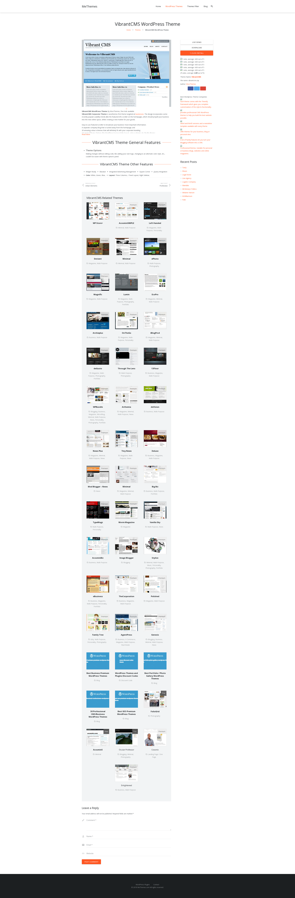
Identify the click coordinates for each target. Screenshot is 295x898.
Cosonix (155, 749)
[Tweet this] (197, 88)
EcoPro (155, 294)
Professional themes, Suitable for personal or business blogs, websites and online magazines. (196, 151)
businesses (140, 114)
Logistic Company (189, 182)
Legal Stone (186, 175)
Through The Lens (126, 368)
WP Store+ (98, 223)
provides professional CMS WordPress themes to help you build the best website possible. (196, 115)
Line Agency (186, 178)
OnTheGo (126, 333)
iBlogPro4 (155, 333)
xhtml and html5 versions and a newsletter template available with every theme (196, 124)
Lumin (127, 294)
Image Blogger (126, 558)
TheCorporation (126, 596)
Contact (156, 884)
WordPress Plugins (143, 884)
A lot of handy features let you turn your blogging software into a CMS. (195, 141)
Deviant (98, 258)
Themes (138, 30)
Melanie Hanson (188, 192)
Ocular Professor (126, 749)
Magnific (98, 294)
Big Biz (155, 486)
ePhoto (155, 258)
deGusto (98, 368)
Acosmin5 (98, 749)
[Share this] (190, 88)
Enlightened (126, 785)
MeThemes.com (143, 887)
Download (197, 47)
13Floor (155, 368)
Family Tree (97, 634)
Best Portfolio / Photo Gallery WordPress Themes (155, 676)
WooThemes (191, 84)
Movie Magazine (126, 522)
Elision (184, 171)
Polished (155, 596)
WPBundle (98, 407)
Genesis (155, 634)
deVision (155, 407)
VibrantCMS (196, 77)
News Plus (98, 451)
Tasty (184, 167)
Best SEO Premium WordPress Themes (126, 712)
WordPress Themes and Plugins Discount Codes (126, 674)
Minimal (126, 258)
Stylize (155, 558)
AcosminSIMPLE (126, 223)
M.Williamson (187, 196)
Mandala (185, 185)
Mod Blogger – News (98, 486)
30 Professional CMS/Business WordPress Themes (98, 714)
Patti (184, 200)
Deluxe (155, 451)
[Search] (211, 6)
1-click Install (197, 53)
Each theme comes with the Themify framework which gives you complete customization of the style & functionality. (195, 104)
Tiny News (126, 451)
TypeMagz (98, 522)
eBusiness (98, 596)
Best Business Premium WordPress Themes (98, 674)
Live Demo (196, 42)
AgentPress (126, 634)
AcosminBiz (97, 558)
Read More (86, 134)
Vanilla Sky (155, 522)
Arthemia (126, 407)
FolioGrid (155, 711)
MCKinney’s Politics (189, 189)
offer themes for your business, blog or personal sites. (195, 132)
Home (129, 30)
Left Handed (155, 223)
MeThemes (89, 6)
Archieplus (98, 333)
